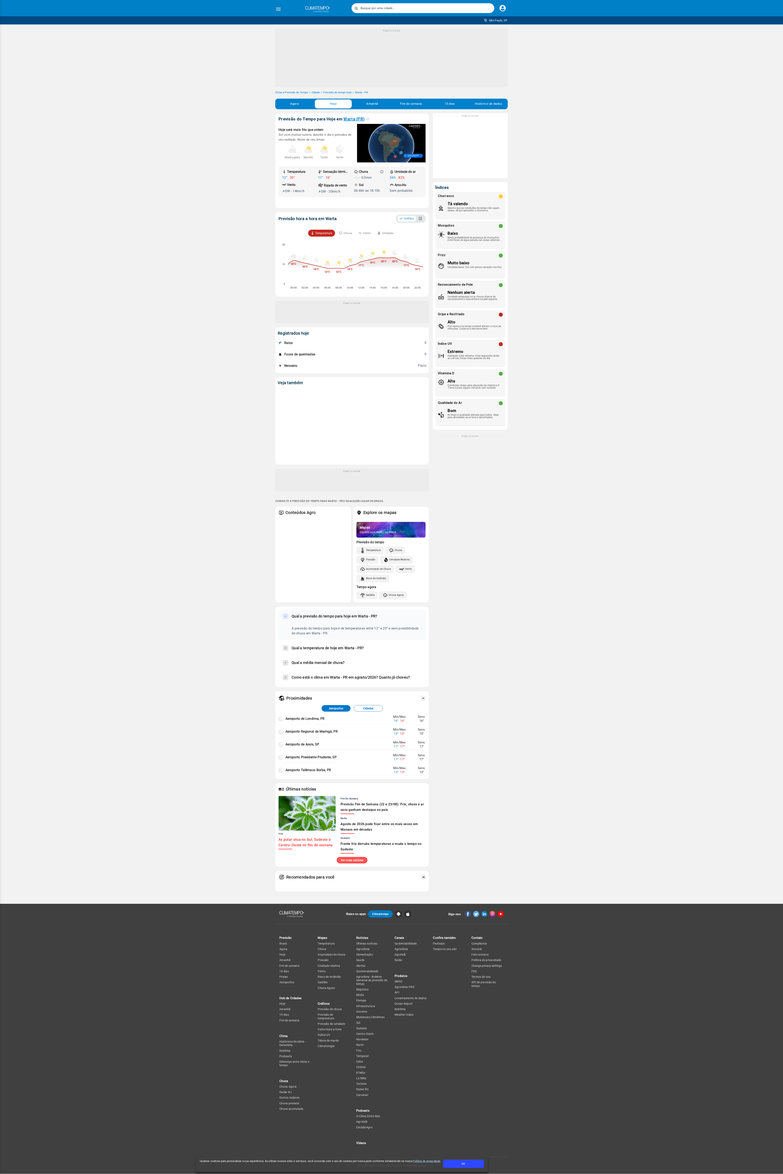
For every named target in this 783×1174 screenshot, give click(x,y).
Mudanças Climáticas (370, 1017)
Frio (358, 1050)
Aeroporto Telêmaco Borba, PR (308, 770)
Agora (294, 104)
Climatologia (326, 1046)
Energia (361, 1000)
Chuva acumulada (291, 1108)
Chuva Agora (396, 595)
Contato (477, 938)
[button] (495, 20)
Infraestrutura (365, 1006)
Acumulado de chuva (331, 954)
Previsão (285, 938)
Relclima (284, 1050)
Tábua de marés (328, 1040)
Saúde (360, 960)
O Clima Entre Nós (368, 1116)
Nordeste (362, 1039)
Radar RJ (285, 1092)
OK (463, 1163)
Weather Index (404, 1014)
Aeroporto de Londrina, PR (305, 719)
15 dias (450, 104)
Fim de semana (411, 104)
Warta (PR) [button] (354, 119)
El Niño (360, 1072)
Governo (361, 1011)
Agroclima (363, 949)
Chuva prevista (289, 1103)
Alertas (361, 965)
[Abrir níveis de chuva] (382, 171)
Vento (408, 569)
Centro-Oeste (365, 1033)
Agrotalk (361, 1121)
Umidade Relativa (399, 559)
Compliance (479, 943)
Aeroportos (336, 708)
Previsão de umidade (331, 1023)
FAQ (474, 971)
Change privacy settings (486, 965)
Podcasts (285, 1056)
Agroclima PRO (405, 987)
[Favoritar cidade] (367, 118)
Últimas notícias (366, 943)
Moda (360, 995)
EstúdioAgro (364, 1127)
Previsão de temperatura (326, 1016)
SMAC (399, 981)
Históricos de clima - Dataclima (292, 1043)
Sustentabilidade (367, 971)
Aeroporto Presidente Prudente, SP (311, 757)
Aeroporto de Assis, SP (302, 744)
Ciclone (361, 1067)
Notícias (362, 938)
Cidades (368, 708)
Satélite (370, 595)
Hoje (333, 104)
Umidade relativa (329, 965)
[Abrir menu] (278, 9)
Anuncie (476, 949)
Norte (360, 1044)
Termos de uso (481, 976)
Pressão (370, 559)
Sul (358, 1022)
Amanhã (372, 104)
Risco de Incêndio (376, 578)
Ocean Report (404, 1003)
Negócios (362, 989)
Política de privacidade (426, 1161)
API (397, 992)
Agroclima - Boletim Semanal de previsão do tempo (372, 980)
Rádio (398, 960)
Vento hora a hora (330, 1029)
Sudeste (361, 1028)
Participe (439, 943)
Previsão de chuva (330, 1009)
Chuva (398, 550)
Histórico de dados (488, 104)
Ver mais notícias (352, 860)
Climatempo (380, 914)
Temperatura (373, 550)
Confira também (444, 938)
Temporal (362, 1056)
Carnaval (362, 1095)
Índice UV (324, 1034)
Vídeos (361, 1143)
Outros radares (289, 1097)
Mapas (322, 938)
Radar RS (362, 1089)
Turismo (361, 1083)
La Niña (361, 1078)
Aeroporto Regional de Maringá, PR (311, 731)
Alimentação (364, 954)
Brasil (283, 943)
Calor (359, 1061)
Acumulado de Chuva (378, 569)
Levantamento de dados (411, 998)
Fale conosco (480, 954)
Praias (283, 976)
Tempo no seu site (445, 949)
